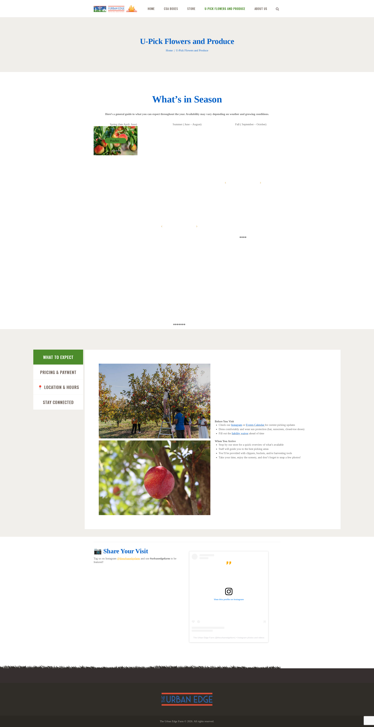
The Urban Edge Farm (203, 637)
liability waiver (240, 433)
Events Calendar (255, 424)
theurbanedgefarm (226, 637)
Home (169, 50)
